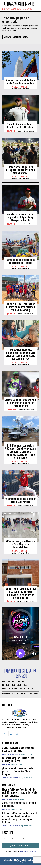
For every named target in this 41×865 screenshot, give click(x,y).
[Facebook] (4, 733)
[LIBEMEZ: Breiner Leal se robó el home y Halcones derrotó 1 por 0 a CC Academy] (20, 289)
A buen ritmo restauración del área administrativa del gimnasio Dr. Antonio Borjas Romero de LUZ (20, 593)
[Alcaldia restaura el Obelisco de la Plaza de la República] (20, 65)
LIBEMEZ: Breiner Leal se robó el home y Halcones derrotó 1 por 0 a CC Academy (20, 307)
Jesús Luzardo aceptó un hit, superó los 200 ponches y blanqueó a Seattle (20, 217)
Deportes (11, 131)
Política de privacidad (28, 851)
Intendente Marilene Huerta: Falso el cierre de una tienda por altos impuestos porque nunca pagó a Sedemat (19, 818)
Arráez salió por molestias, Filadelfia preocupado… (19, 804)
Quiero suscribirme (19, 846)
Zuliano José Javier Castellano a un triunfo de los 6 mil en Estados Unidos (20, 403)
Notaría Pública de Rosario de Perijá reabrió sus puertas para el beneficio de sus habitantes (19, 792)
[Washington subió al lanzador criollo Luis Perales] (20, 484)
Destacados (11, 410)
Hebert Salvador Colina (20, 89)
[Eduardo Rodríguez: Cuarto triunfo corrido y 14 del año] (20, 109)
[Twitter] (17, 733)
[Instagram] (10, 733)
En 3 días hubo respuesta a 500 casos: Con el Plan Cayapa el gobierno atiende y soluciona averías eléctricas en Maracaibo (20, 451)
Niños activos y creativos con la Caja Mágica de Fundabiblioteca (20, 544)
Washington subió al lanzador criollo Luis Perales (20, 500)
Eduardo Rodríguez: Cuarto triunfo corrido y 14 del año (20, 126)
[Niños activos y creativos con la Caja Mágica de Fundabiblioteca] (20, 527)
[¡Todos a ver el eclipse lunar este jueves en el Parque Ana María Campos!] (20, 152)
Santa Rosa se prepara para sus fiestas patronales (20, 261)
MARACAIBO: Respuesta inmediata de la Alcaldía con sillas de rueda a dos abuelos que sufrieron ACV (20, 354)
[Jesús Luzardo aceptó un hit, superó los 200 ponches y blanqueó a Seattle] (20, 199)
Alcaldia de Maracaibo (20, 87)
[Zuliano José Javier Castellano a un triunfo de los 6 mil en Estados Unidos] (20, 385)
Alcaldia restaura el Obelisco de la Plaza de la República (20, 82)
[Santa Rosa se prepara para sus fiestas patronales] (20, 245)
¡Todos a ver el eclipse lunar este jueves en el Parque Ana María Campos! (20, 170)
